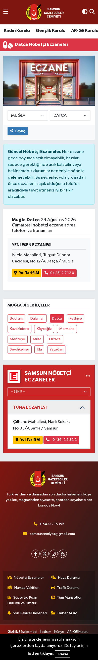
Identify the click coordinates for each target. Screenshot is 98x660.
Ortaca (55, 339)
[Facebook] (35, 554)
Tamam (63, 653)
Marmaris (66, 329)
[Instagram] (54, 554)
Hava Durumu (69, 577)
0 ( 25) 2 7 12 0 (62, 273)
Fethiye (76, 318)
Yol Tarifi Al (29, 273)
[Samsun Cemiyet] (45, 12)
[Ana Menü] (5, 12)
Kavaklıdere (19, 329)
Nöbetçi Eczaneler (29, 577)
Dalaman (37, 318)
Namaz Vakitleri (26, 588)
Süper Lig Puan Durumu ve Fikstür (22, 600)
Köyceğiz (44, 329)
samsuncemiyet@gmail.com (52, 534)
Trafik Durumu (68, 588)
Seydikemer (19, 349)
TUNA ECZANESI (30, 407)
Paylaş (20, 131)
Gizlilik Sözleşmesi (22, 632)
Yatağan (56, 349)
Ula (39, 349)
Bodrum (16, 318)
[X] (44, 554)
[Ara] (92, 12)
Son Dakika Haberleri (30, 613)
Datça (57, 318)
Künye (59, 632)
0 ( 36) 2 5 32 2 (64, 440)
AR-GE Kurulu (77, 632)
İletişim (45, 632)
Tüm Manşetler (69, 597)
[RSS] (63, 554)
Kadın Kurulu (17, 30)
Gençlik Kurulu (50, 30)
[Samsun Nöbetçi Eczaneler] (88, 376)
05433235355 (52, 524)
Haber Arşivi (67, 613)
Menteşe (17, 339)
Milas (37, 339)
